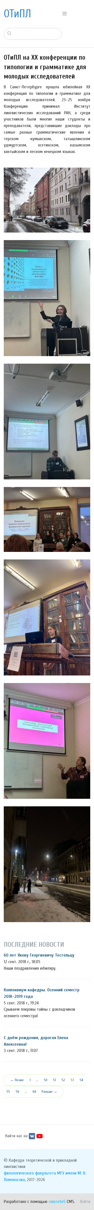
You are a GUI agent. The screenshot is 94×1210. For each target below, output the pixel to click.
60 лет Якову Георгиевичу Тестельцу (39, 955)
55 (8, 1091)
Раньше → (49, 1091)
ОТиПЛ (17, 13)
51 (54, 1080)
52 (63, 1080)
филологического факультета (30, 1173)
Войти (85, 1201)
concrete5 (57, 1201)
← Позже (17, 1080)
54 (81, 1080)
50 (45, 1080)
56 (17, 1091)
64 (34, 1091)
